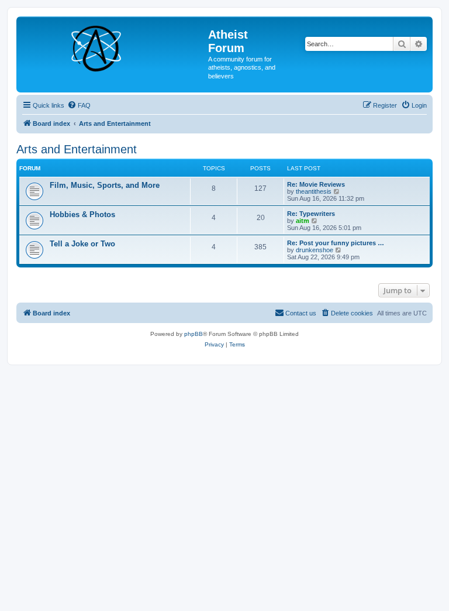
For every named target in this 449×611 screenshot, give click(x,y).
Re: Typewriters (311, 213)
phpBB (193, 334)
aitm (302, 220)
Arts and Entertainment (76, 149)
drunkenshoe (314, 249)
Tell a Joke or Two (82, 243)
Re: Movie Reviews (316, 184)
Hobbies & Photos (82, 214)
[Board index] (113, 46)
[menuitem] (79, 105)
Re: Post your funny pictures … (335, 242)
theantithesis (313, 191)
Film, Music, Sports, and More (105, 185)
